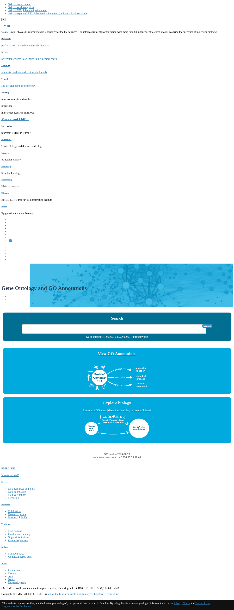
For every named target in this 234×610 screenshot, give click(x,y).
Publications (14, 511)
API (10, 302)
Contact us (14, 570)
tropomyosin (141, 336)
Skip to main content (19, 4)
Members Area (16, 553)
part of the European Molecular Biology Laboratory (75, 594)
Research (13, 253)
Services (12, 256)
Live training (15, 531)
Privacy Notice (182, 603)
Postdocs (13, 517)
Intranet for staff (10, 475)
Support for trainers (18, 537)
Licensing (13, 497)
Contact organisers (18, 540)
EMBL (6, 26)
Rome (4, 206)
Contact (12, 299)
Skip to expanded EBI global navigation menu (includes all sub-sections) (47, 13)
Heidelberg (6, 179)
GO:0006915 (108, 336)
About (4, 563)
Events (12, 573)
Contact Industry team (20, 556)
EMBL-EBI (14, 259)
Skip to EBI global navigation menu (27, 10)
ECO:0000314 (125, 336)
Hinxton (5, 193)
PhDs (24, 517)
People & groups (17, 582)
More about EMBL (15, 119)
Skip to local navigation (21, 7)
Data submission (17, 491)
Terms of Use (202, 603)
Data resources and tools (21, 488)
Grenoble (5, 153)
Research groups (17, 514)
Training (12, 249)
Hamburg (6, 166)
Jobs (10, 576)
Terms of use (112, 594)
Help (11, 296)
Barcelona (6, 139)
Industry (5, 547)
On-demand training (19, 534)
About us (13, 246)
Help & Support (17, 494)
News (11, 579)
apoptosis (95, 336)
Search (207, 326)
